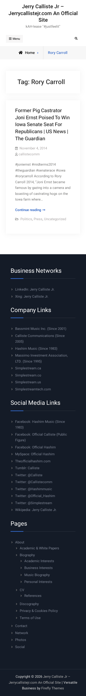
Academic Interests (39, 561)
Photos (20, 639)
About (19, 542)
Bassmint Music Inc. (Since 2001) (40, 328)
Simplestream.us (28, 382)
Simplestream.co (28, 375)
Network (21, 632)
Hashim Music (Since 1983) (36, 348)
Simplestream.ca (28, 368)
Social (20, 646)
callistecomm (29, 154)
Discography (29, 603)
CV (22, 590)
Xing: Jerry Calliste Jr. (31, 296)
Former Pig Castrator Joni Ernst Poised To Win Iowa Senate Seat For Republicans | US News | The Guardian (42, 124)
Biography (27, 555)
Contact (21, 625)
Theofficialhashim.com (32, 461)
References (33, 595)
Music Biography (37, 574)
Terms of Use (30, 617)
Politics (26, 219)
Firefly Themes (52, 688)
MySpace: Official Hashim (35, 454)
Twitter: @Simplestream (33, 502)
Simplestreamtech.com (33, 389)
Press (38, 219)
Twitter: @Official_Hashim (35, 495)
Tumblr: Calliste (27, 468)
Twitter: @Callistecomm (33, 481)
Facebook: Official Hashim (35, 447)
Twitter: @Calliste (28, 475)
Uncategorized (55, 219)
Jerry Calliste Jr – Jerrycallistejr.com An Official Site (43, 13)
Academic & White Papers (39, 548)
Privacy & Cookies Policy (39, 610)
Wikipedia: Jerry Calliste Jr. (36, 509)
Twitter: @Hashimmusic (33, 489)
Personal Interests (38, 581)
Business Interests (38, 567)
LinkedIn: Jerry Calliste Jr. (35, 289)
